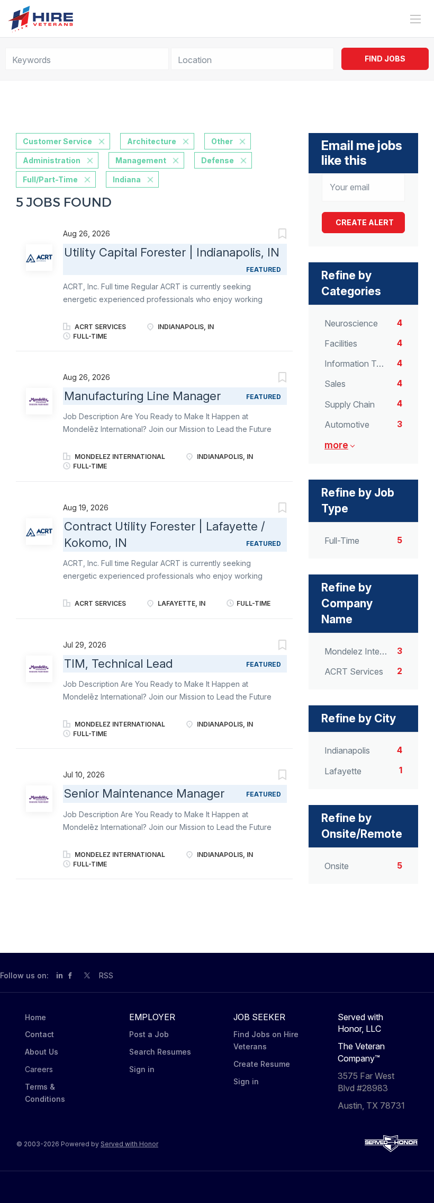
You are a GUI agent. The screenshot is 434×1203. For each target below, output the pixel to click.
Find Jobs (385, 58)
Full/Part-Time (50, 179)
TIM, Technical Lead (118, 663)
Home (35, 1017)
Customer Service (57, 141)
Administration (51, 160)
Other (222, 141)
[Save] (271, 235)
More (336, 444)
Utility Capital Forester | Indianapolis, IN (171, 252)
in (59, 975)
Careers (39, 1069)
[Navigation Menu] (415, 19)
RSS (106, 975)
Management (140, 160)
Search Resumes (160, 1051)
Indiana (127, 179)
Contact (39, 1034)
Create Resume (261, 1063)
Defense (217, 160)
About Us (41, 1051)
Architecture (151, 141)
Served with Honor (129, 1144)
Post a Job (149, 1034)
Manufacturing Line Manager (142, 396)
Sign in (142, 1069)
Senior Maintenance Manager (144, 793)
